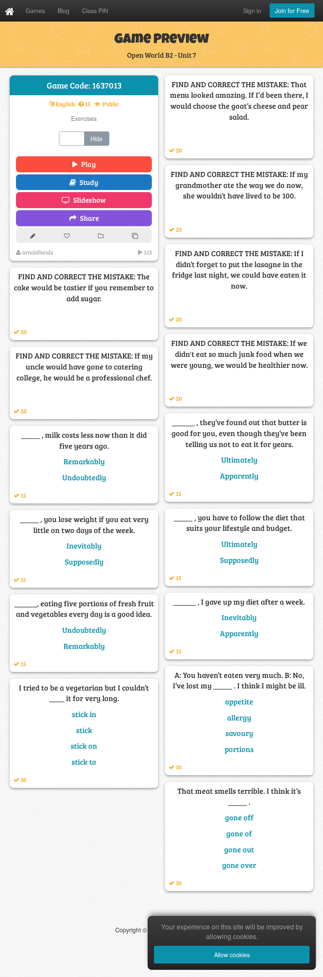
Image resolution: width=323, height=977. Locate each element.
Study (87, 182)
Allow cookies (232, 954)
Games (35, 10)
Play (87, 164)
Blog (63, 10)
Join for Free (292, 10)
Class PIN (95, 10)
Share (88, 218)
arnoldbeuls (37, 252)
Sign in (252, 10)
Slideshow (88, 200)
